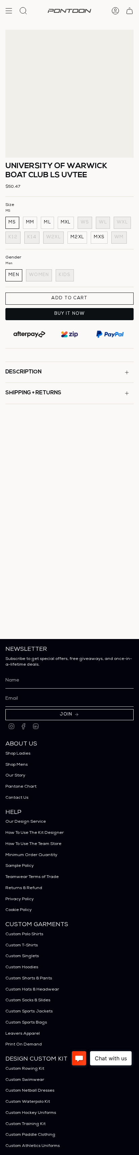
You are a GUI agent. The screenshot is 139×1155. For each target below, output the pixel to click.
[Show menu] (9, 11)
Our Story (15, 775)
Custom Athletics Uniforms (32, 1146)
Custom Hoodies (21, 967)
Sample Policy (19, 866)
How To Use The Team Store (33, 844)
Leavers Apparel (22, 1034)
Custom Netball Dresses (29, 1091)
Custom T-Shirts (21, 945)
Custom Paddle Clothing (30, 1135)
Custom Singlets (22, 956)
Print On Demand (23, 1044)
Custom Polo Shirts (24, 934)
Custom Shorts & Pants (28, 978)
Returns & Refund (23, 888)
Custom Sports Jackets (29, 1011)
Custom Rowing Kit (24, 1069)
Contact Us (16, 798)
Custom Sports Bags (26, 1023)
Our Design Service (25, 822)
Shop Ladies (17, 754)
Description (23, 372)
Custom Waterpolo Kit (27, 1102)
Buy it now (69, 314)
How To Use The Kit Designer (34, 833)
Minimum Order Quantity (31, 855)
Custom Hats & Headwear (32, 989)
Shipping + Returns (33, 393)
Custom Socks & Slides (27, 1000)
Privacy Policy (19, 899)
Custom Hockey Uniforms (30, 1113)
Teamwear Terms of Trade (32, 877)
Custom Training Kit (25, 1124)
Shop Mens (16, 765)
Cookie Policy (18, 910)
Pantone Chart (20, 787)
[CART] (129, 11)
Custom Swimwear (24, 1080)
